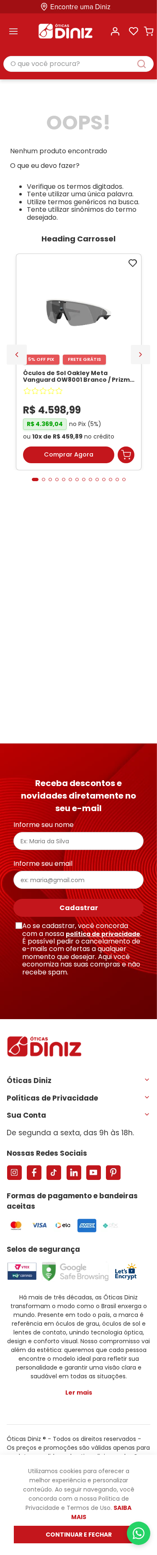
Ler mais (78, 1392)
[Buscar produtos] (146, 63)
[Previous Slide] (17, 355)
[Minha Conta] (115, 31)
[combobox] (78, 64)
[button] (35, 479)
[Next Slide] (140, 354)
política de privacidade (103, 934)
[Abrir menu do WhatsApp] (138, 1533)
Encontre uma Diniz (80, 6)
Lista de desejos (134, 31)
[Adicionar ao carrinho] (126, 454)
